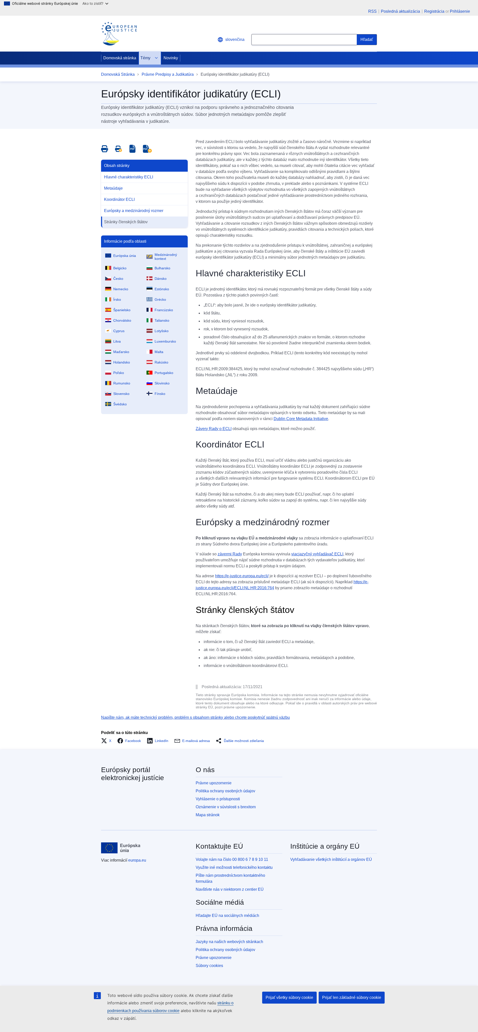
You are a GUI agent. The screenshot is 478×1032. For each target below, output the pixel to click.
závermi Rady (230, 554)
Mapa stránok (208, 815)
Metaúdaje (113, 188)
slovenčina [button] (234, 39)
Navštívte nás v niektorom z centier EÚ (230, 889)
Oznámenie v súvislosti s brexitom (226, 807)
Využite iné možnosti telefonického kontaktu (234, 867)
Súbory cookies (209, 965)
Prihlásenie (460, 11)
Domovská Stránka (118, 74)
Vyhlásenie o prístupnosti (218, 799)
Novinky (171, 58)
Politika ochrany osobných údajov (225, 791)
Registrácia (434, 11)
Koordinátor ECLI (119, 199)
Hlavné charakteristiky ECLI (128, 177)
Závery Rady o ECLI (214, 429)
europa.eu (137, 860)
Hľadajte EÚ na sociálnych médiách (227, 915)
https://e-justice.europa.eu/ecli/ (242, 576)
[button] (107, 741)
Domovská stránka (119, 58)
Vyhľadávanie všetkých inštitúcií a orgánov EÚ (331, 859)
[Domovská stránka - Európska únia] (120, 847)
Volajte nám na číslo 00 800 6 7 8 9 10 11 (232, 859)
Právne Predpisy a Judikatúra (168, 74)
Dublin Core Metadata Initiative (301, 419)
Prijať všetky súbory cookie (289, 997)
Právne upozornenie (214, 783)
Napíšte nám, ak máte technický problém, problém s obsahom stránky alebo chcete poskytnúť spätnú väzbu (195, 717)
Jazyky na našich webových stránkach (229, 942)
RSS (372, 11)
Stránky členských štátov (126, 222)
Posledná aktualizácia (400, 11)
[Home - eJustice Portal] (119, 34)
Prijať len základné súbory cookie (351, 997)
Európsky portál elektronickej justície (132, 774)
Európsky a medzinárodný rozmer (133, 211)
